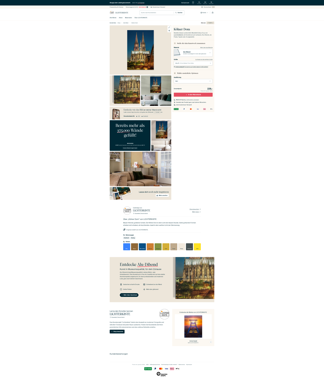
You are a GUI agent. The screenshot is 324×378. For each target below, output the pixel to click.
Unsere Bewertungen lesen (130, 148)
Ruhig (133, 238)
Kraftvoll (126, 238)
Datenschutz (181, 364)
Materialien (128, 18)
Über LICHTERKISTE (140, 18)
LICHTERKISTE (121, 13)
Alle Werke (113, 18)
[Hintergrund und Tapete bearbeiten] (169, 30)
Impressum (189, 364)
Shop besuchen (194, 209)
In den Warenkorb (194, 95)
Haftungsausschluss (155, 364)
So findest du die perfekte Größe (204, 59)
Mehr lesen (195, 212)
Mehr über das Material (206, 47)
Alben (121, 18)
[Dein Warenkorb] (212, 12)
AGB (147, 364)
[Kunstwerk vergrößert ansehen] (169, 27)
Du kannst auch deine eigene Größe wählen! (192, 67)
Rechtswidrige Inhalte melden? (169, 364)
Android (145, 116)
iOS (139, 116)
